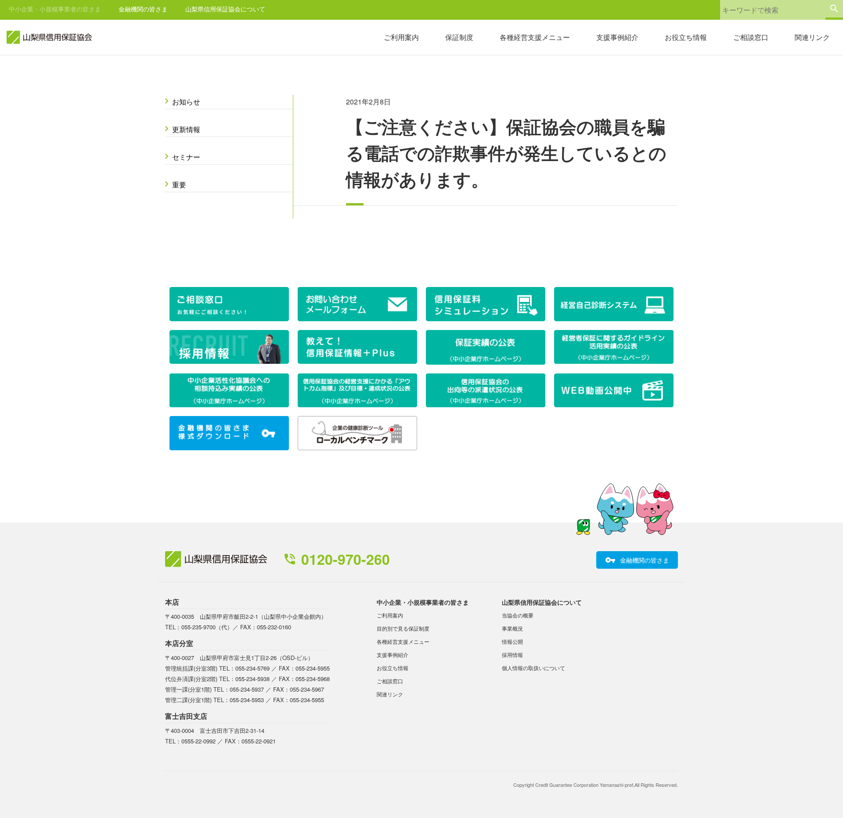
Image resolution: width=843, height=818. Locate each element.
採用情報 (512, 654)
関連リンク (812, 37)
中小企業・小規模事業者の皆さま (55, 8)
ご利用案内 (401, 37)
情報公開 (512, 641)
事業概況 (512, 628)
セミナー (186, 157)
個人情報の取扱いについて (533, 667)
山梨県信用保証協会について (225, 8)
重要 (179, 184)
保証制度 (459, 37)
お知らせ (186, 102)
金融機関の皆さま (143, 8)
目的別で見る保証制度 (403, 628)
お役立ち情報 (686, 37)
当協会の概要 (517, 615)
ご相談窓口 (750, 37)
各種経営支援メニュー (535, 37)
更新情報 (186, 129)
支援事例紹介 (617, 37)
